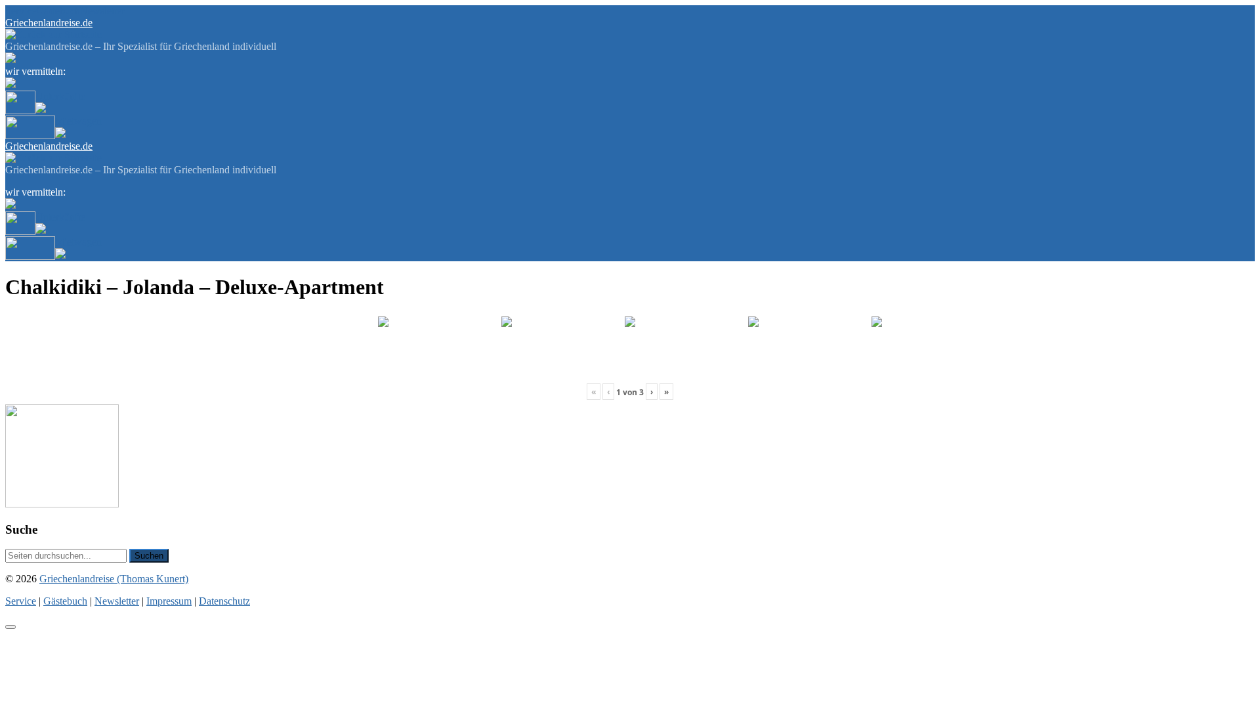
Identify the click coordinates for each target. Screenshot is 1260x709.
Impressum (169, 601)
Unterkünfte (60, 96)
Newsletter (102, 10)
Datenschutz (224, 601)
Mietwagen (78, 121)
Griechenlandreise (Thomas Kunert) (113, 578)
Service (20, 10)
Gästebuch (58, 10)
